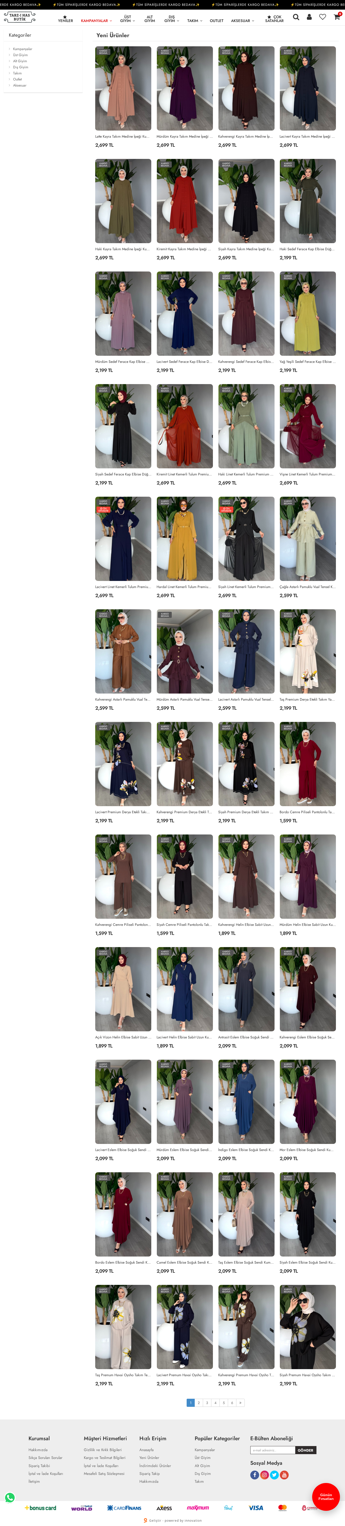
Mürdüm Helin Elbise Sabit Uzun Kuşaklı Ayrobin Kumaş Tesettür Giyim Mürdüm (308, 924)
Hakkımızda (38, 1450)
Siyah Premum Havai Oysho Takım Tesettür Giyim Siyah (308, 1374)
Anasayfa (146, 1450)
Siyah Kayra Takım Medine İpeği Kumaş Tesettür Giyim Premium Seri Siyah (246, 249)
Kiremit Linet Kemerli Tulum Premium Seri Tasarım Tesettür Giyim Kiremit (185, 474)
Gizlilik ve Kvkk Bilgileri (103, 1450)
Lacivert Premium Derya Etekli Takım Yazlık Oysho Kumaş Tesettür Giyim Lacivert (123, 811)
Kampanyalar (94, 21)
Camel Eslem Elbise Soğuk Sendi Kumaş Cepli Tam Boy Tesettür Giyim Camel (185, 1262)
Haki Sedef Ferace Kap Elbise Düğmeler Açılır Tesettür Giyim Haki (308, 249)
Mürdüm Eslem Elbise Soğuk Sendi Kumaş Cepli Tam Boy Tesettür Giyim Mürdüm (185, 1149)
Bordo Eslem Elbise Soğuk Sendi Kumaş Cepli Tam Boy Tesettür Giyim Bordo (123, 1262)
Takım (192, 21)
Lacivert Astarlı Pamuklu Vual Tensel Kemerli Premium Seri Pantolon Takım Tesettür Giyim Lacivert (246, 699)
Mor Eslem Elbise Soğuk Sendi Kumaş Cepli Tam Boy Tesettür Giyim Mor (308, 1149)
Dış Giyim (169, 19)
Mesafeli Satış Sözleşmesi (104, 1473)
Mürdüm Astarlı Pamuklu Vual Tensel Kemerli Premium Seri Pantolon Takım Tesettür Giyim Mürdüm (185, 699)
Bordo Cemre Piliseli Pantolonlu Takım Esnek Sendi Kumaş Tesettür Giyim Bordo (308, 811)
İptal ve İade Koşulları (46, 1473)
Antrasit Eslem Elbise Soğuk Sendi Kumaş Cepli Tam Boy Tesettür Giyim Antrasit (246, 1037)
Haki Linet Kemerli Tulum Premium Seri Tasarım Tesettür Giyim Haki (246, 474)
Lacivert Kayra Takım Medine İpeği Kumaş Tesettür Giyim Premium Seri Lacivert (308, 136)
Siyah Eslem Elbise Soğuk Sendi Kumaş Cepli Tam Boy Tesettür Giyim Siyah (308, 1262)
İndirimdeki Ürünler (155, 1466)
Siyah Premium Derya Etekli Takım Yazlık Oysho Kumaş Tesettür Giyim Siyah (246, 811)
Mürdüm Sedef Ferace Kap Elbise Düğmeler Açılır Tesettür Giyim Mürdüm (123, 361)
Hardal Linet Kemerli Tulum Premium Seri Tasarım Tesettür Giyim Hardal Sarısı (185, 586)
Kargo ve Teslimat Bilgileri (105, 1457)
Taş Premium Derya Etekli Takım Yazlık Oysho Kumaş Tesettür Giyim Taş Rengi (308, 699)
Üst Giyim (125, 19)
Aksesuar (240, 21)
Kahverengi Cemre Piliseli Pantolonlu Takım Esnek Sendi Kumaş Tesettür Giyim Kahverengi (123, 924)
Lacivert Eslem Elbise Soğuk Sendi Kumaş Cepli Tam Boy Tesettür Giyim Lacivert (123, 1149)
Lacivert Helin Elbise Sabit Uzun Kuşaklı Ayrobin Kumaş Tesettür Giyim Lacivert (185, 1037)
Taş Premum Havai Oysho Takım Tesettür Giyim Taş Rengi (123, 1374)
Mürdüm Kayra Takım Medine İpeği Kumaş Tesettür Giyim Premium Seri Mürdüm (185, 136)
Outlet (217, 21)
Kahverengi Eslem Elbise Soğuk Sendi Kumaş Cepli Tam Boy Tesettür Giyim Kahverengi (308, 1037)
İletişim (34, 1481)
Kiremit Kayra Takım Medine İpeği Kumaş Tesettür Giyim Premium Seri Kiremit (185, 249)
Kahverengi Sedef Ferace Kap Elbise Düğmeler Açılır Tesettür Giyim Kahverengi (246, 361)
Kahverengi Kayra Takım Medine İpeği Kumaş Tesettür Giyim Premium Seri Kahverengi (246, 136)
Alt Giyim (149, 19)
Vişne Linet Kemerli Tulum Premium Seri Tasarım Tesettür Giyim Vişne (308, 474)
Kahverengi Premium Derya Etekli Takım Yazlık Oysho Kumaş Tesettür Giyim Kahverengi (185, 811)
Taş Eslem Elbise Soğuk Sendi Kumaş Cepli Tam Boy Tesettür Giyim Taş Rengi (246, 1262)
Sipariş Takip (149, 1473)
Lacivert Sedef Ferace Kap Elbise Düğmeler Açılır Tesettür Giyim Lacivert (185, 361)
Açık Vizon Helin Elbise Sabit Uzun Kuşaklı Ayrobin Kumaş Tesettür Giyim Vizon (123, 1037)
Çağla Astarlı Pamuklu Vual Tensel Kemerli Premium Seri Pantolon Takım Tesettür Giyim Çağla (308, 586)
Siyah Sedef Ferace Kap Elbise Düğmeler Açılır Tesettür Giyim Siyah (123, 474)
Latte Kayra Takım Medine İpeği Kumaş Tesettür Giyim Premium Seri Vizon (123, 136)
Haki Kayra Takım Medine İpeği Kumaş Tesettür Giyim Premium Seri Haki (123, 249)
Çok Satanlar (274, 19)
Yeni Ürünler (149, 1457)
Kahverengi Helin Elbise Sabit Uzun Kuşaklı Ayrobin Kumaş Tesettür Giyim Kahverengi (246, 924)
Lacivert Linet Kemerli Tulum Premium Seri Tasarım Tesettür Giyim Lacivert (123, 586)
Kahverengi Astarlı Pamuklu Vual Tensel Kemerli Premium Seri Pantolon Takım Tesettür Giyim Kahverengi (123, 699)
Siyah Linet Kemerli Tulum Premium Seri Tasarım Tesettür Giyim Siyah (246, 586)
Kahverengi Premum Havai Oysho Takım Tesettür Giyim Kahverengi (246, 1374)
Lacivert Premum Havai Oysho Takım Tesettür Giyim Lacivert (185, 1374)
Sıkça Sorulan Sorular (45, 1457)
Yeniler (65, 21)
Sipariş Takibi (39, 1466)
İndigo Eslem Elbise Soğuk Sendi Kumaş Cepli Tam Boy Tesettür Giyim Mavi (246, 1149)
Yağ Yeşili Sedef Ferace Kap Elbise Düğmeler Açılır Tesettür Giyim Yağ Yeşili (308, 361)
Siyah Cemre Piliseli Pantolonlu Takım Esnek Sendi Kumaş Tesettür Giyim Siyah (185, 924)
